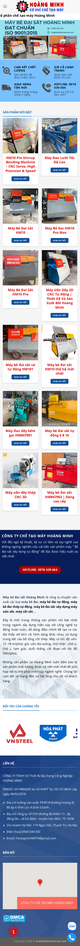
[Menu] (5, 6)
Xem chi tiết (20, 178)
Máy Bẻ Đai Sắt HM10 (20, 230)
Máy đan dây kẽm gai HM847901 (20, 433)
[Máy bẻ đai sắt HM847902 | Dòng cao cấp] (59, 470)
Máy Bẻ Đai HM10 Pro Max (59, 230)
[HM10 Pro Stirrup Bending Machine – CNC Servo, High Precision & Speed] (20, 135)
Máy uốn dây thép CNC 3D (20, 494)
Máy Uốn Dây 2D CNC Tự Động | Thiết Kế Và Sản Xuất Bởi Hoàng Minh (59, 299)
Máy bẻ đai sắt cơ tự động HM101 (20, 367)
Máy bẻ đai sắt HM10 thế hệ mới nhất (59, 369)
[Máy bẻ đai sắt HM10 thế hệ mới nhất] (59, 342)
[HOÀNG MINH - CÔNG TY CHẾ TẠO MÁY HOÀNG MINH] (40, 6)
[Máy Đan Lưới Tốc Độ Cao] (59, 135)
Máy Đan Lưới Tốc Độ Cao (60, 160)
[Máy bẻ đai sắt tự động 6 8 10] (59, 408)
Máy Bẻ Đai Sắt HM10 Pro (20, 292)
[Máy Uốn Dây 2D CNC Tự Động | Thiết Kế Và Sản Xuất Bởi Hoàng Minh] (59, 267)
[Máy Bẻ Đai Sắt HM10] (20, 206)
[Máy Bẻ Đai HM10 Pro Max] (59, 206)
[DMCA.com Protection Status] (14, 918)
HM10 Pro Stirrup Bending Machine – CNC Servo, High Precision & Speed (21, 164)
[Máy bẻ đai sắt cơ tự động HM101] (20, 342)
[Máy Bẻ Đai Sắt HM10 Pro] (20, 267)
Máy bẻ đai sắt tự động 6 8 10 (59, 433)
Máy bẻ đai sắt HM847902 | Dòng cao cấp (59, 496)
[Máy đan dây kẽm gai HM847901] (20, 408)
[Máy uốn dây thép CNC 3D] (20, 470)
